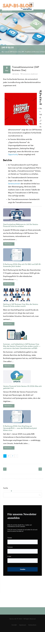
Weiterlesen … (8, 244)
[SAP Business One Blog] (17, 4)
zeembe (16, 74)
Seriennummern (14, 184)
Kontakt (14, 625)
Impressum (22, 625)
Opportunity (13, 154)
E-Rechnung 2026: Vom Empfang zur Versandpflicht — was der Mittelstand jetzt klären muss (20, 428)
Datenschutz (32, 625)
